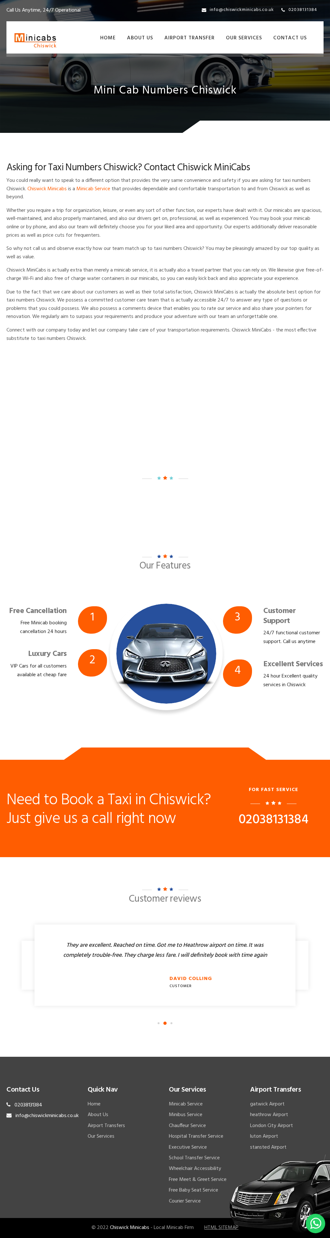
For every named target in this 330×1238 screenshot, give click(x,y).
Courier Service (185, 1201)
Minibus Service (185, 1115)
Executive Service (188, 1147)
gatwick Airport (267, 1104)
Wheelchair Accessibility (195, 1168)
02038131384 (302, 10)
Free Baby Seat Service (193, 1190)
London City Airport (271, 1126)
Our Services (244, 38)
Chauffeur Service (187, 1126)
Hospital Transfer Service (196, 1136)
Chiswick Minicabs (47, 189)
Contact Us (290, 38)
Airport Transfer (189, 38)
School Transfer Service (194, 1158)
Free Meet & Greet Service (198, 1179)
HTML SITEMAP (221, 1227)
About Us (140, 38)
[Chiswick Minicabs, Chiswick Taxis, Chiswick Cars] (36, 41)
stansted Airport (268, 1147)
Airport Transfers (106, 1126)
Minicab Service (93, 189)
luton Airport (264, 1136)
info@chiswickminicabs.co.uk (242, 10)
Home (108, 38)
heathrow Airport (269, 1115)
